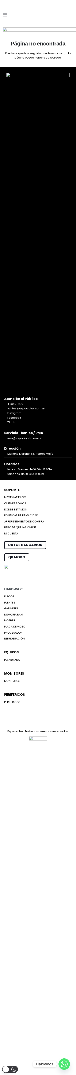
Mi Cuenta (11, 534)
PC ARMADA (12, 660)
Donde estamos (15, 510)
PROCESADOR (13, 633)
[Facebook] (13, 721)
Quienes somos (15, 503)
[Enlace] (61, 14)
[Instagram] (29, 721)
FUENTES (9, 603)
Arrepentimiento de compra (24, 522)
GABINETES (11, 608)
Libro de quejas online (20, 527)
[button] (5, 14)
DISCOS (9, 596)
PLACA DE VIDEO (14, 627)
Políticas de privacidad (21, 515)
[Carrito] (68, 15)
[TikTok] (63, 721)
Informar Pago (15, 497)
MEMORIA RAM (13, 615)
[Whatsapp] (64, 1064)
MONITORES (12, 681)
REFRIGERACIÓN (14, 639)
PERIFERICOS (12, 702)
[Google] (46, 721)
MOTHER (9, 620)
